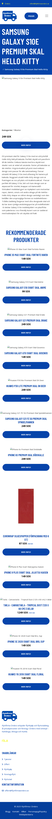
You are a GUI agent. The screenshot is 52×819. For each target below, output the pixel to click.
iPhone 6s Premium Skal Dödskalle (26, 455)
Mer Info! (26, 267)
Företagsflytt (10, 774)
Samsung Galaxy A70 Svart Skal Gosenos (26, 353)
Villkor (23, 811)
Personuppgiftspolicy (37, 811)
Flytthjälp (8, 769)
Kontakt (15, 811)
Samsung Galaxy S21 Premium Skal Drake (26, 320)
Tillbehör (17, 130)
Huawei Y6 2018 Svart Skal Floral (26, 674)
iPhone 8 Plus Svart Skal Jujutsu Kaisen (26, 572)
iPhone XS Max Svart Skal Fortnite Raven (26, 254)
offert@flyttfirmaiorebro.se (39, 4)
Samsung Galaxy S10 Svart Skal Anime (26, 287)
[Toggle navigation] (46, 15)
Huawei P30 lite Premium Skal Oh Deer (26, 386)
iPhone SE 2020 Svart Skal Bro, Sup (26, 641)
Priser (31, 16)
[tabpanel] (26, 101)
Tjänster (7, 759)
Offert (6, 764)
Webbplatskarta (26, 814)
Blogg (7, 811)
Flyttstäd (8, 779)
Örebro (7, 4)
